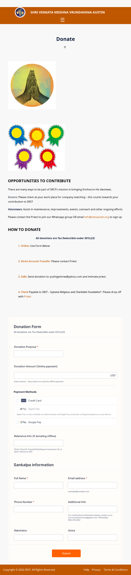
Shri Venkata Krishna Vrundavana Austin (68, 12)
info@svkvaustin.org (96, 217)
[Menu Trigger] (62, 19)
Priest (27, 296)
